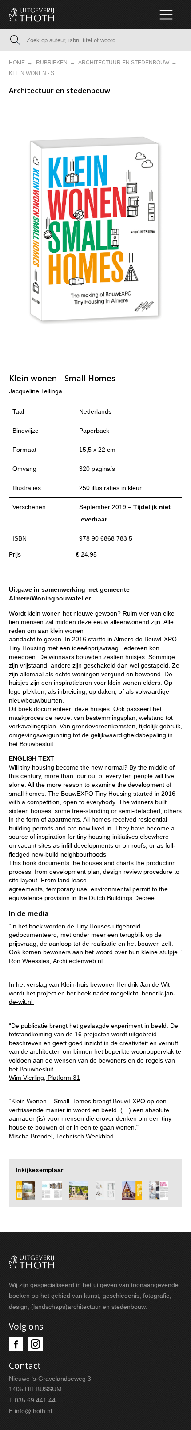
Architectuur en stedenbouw (123, 62)
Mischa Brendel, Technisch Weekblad (61, 1136)
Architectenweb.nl (78, 960)
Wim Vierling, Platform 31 (44, 1077)
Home (17, 62)
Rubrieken (52, 62)
